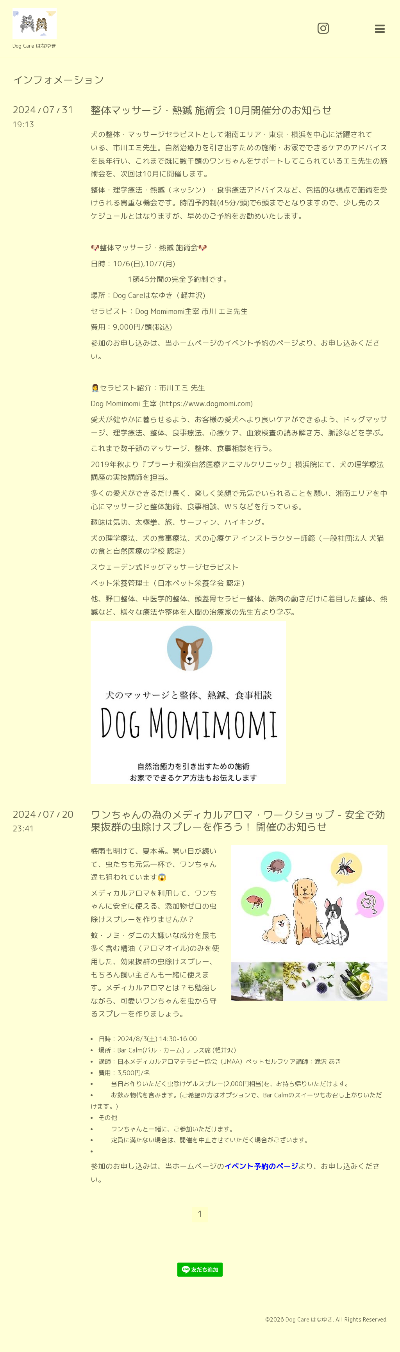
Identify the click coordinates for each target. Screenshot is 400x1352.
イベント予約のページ (261, 343)
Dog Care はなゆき (309, 1319)
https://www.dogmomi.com (206, 403)
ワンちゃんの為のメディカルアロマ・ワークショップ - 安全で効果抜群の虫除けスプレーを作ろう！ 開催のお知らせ (238, 821)
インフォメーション (58, 80)
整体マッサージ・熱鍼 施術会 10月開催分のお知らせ (211, 110)
